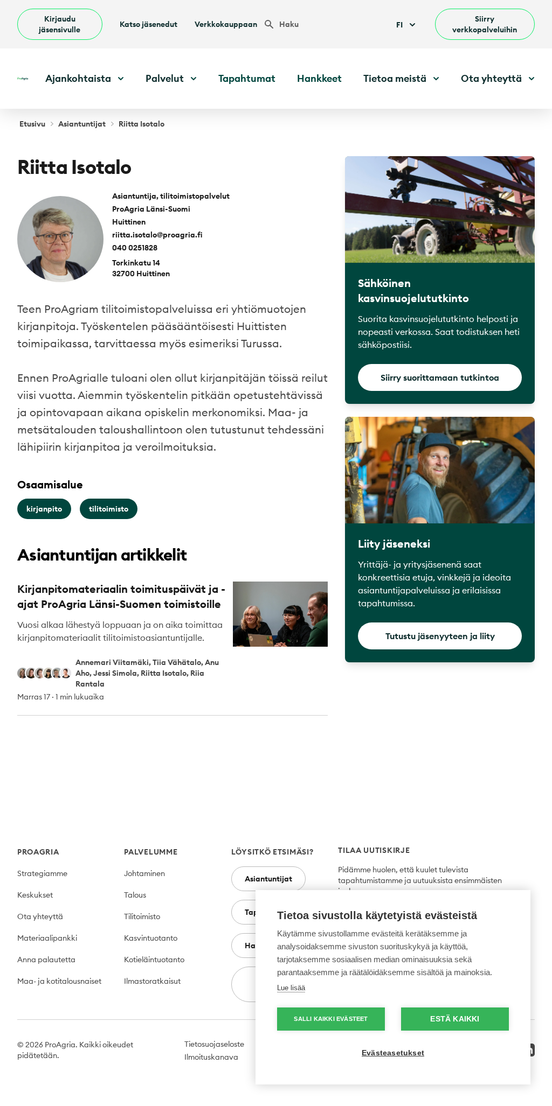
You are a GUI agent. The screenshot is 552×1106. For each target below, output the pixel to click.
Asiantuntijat (82, 124)
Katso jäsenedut (148, 24)
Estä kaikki (454, 1019)
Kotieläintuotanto (154, 959)
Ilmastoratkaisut (152, 981)
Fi (399, 25)
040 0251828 (134, 248)
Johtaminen (144, 873)
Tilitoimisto (142, 916)
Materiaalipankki (47, 938)
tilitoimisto (108, 509)
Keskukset (35, 895)
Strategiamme (42, 873)
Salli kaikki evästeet (331, 1019)
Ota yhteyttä (40, 916)
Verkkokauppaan (226, 24)
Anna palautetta (46, 959)
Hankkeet (319, 78)
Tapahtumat (246, 78)
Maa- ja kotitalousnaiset (59, 981)
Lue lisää (291, 988)
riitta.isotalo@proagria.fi (157, 235)
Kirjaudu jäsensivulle (59, 24)
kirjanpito (44, 509)
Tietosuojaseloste (214, 1044)
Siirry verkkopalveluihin (484, 24)
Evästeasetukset (393, 1053)
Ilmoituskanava (211, 1057)
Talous (135, 895)
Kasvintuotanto (150, 938)
